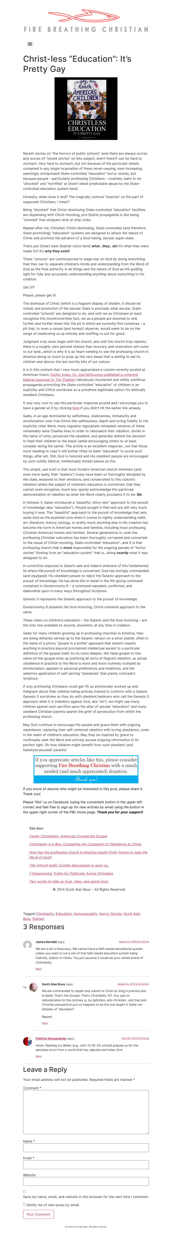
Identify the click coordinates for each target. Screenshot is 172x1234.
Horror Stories (110, 914)
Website (29, 1175)
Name (29, 1141)
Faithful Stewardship (51, 1038)
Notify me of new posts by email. (53, 1205)
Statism (38, 919)
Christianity (45, 914)
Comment (32, 1088)
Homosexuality (85, 914)
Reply (39, 968)
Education (64, 914)
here (75, 408)
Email (28, 1158)
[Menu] (30, 44)
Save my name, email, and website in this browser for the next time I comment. (86, 1196)
